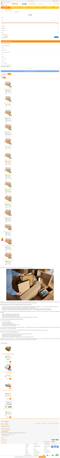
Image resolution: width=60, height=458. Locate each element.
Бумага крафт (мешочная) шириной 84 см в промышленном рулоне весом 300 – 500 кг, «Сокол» (8, 354)
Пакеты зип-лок (36, 445)
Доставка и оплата (15, 7)
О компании (40, 7)
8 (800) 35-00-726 (15, 3)
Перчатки (3, 60)
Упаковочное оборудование (6, 45)
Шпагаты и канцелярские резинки (7, 65)
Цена (2, 17)
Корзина (45, 447)
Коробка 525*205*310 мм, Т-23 (8, 131)
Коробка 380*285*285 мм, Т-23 (8, 174)
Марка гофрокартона (4, 34)
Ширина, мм (3, 28)
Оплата (26, 447)
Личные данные (46, 443)
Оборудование (24, 7)
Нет (6, 3)
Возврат (26, 450)
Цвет (2, 32)
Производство (48, 7)
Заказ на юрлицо (47, 452)
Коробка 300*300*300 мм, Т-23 (8, 145)
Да (4, 3)
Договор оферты (47, 450)
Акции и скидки (32, 7)
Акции (26, 449)
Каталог (6, 7)
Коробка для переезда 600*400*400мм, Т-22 (8, 245)
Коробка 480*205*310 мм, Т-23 (8, 117)
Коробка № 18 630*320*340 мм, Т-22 (8, 231)
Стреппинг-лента (4, 58)
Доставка (26, 446)
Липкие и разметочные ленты (6, 52)
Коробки (3, 47)
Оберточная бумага (37, 446)
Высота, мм (3, 30)
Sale (29, 15)
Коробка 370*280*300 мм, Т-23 (8, 188)
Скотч (35, 448)
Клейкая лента (36, 454)
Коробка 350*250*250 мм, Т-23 (8, 88)
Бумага (3, 56)
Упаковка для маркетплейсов (6, 43)
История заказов (47, 444)
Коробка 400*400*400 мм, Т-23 (8, 217)
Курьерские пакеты (37, 452)
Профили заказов (47, 446)
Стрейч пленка (36, 451)
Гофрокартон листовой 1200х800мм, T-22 (8, 390)
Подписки (46, 449)
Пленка (3, 54)
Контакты (56, 7)
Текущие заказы (47, 441)
